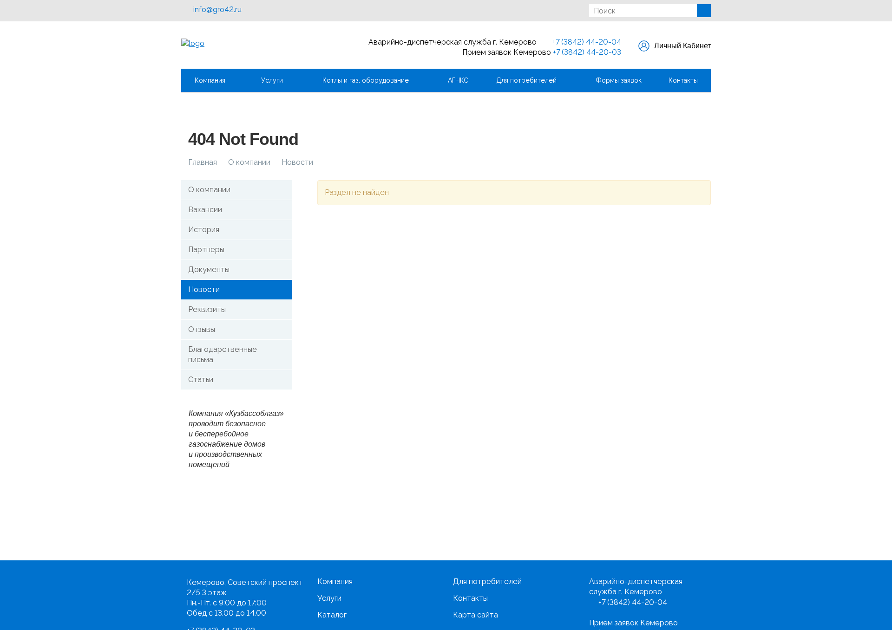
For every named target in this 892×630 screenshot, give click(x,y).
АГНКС (458, 80)
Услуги (274, 80)
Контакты (683, 80)
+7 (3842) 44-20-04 (586, 42)
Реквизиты (207, 309)
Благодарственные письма (222, 354)
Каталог (332, 615)
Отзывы (201, 329)
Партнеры (206, 249)
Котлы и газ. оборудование (367, 80)
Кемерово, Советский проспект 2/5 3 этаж (245, 587)
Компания (212, 80)
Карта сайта (475, 615)
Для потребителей (528, 80)
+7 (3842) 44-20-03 (587, 52)
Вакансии (205, 209)
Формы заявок (619, 80)
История (203, 229)
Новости (204, 289)
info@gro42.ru (217, 9)
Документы (209, 269)
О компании (209, 189)
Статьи (200, 379)
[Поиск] (704, 10)
